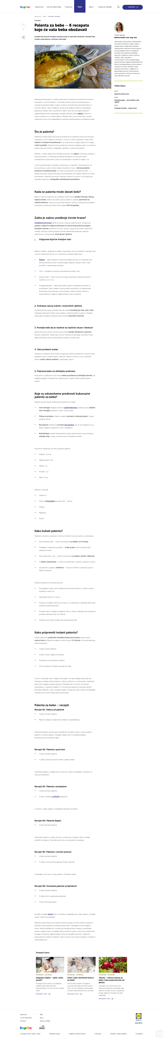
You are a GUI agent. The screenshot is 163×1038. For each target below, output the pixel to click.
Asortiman (131, 7)
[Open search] (118, 7)
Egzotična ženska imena (121, 94)
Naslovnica (39, 7)
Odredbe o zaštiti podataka (118, 1033)
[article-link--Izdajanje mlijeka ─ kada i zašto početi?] (50, 965)
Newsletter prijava (54, 1033)
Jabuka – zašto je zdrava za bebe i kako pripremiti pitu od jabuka (111, 980)
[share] (23, 37)
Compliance (139, 1033)
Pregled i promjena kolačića (77, 1033)
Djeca (91, 7)
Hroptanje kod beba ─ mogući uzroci (125, 108)
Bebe (80, 7)
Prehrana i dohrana (54, 16)
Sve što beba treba (54, 7)
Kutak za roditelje (105, 7)
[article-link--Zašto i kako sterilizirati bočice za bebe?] (81, 965)
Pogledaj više (41, 994)
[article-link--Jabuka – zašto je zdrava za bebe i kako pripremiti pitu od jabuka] (113, 965)
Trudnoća (68, 7)
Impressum (98, 1033)
